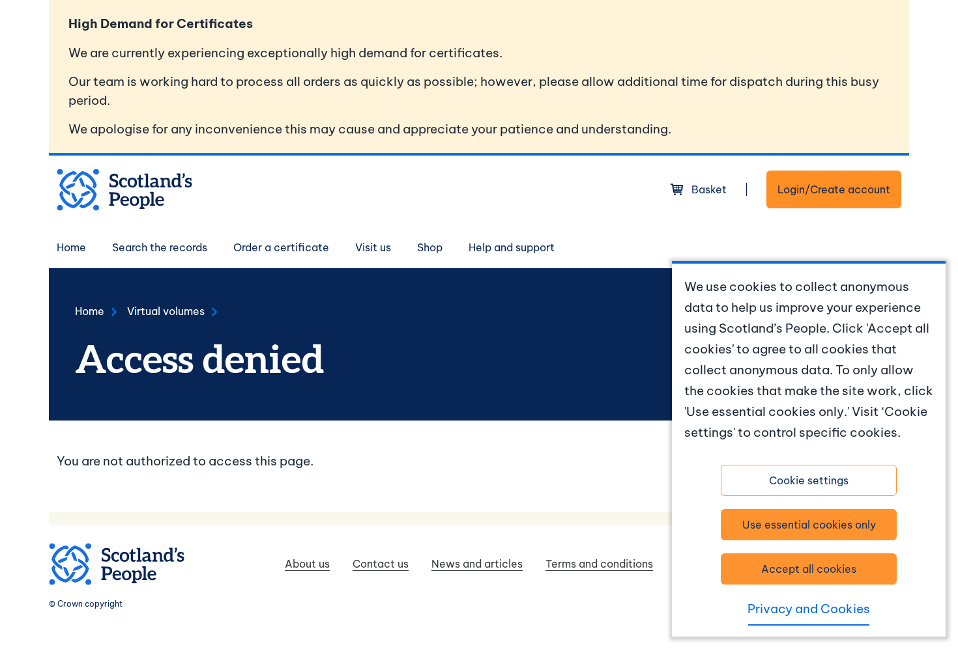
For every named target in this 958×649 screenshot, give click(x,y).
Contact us (381, 563)
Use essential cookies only (809, 524)
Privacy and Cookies (809, 608)
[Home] (124, 190)
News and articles (477, 563)
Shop (430, 247)
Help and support (512, 247)
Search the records (159, 247)
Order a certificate (281, 247)
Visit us (373, 247)
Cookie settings (809, 480)
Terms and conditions (599, 563)
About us (307, 563)
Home (71, 247)
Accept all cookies (808, 568)
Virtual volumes (166, 311)
